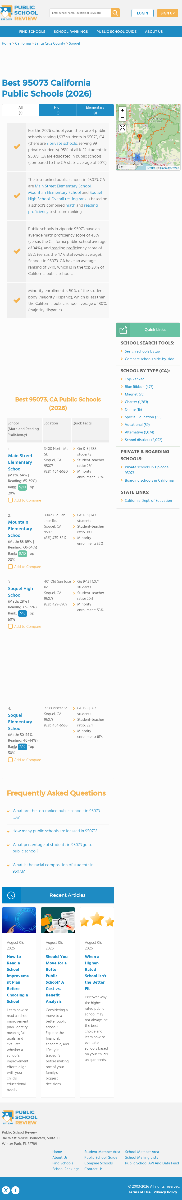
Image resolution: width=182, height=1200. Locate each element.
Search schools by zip (142, 351)
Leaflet (151, 168)
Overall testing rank (68, 199)
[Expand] (122, 128)
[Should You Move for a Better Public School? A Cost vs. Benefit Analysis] (58, 921)
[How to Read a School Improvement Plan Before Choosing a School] (19, 921)
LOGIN (142, 13)
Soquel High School (20, 592)
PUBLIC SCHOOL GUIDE (116, 31)
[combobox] (77, 13)
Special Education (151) (143, 417)
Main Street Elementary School (63, 186)
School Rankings (65, 1169)
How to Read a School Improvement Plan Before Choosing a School (18, 979)
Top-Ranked (135, 379)
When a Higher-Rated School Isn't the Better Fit (95, 973)
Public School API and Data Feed (152, 1163)
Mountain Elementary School (54, 192)
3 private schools (62, 143)
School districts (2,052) (143, 440)
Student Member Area (102, 1152)
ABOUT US (154, 31)
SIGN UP (168, 13)
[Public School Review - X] (6, 1190)
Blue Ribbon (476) (139, 387)
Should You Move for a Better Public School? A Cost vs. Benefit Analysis (57, 979)
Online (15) (133, 410)
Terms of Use (139, 1192)
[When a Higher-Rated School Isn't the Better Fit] (97, 921)
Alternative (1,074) (139, 432)
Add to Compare (27, 500)
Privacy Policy (165, 1192)
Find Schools (62, 1163)
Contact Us (93, 1169)
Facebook (15, 1190)
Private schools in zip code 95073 (146, 470)
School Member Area (142, 1152)
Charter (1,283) (136, 402)
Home (57, 1152)
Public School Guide (100, 1158)
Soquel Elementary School (20, 722)
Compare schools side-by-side (149, 359)
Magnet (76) (135, 394)
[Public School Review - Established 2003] (19, 13)
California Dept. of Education (148, 501)
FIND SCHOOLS (32, 31)
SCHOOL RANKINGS (71, 31)
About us (60, 1158)
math (70, 205)
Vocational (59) (137, 425)
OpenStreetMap (169, 168)
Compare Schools (98, 1163)
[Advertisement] (58, 668)
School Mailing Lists (141, 1158)
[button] (139, 138)
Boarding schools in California (149, 481)
